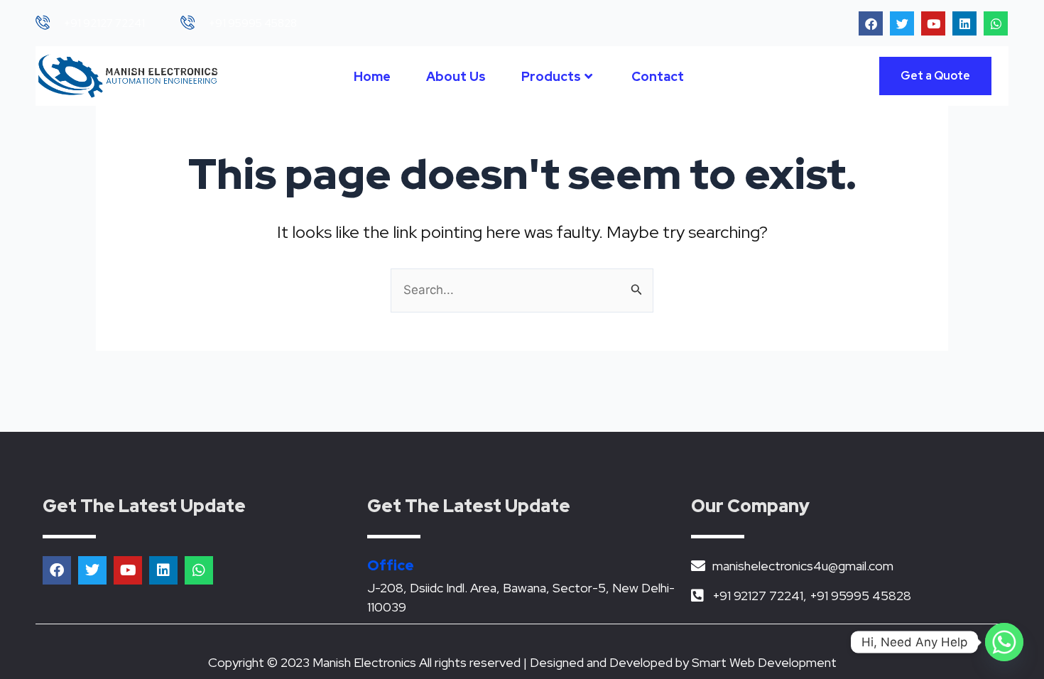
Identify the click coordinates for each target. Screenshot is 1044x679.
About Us (456, 76)
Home (372, 76)
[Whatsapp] (1004, 642)
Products (551, 76)
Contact (657, 76)
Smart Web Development (764, 662)
